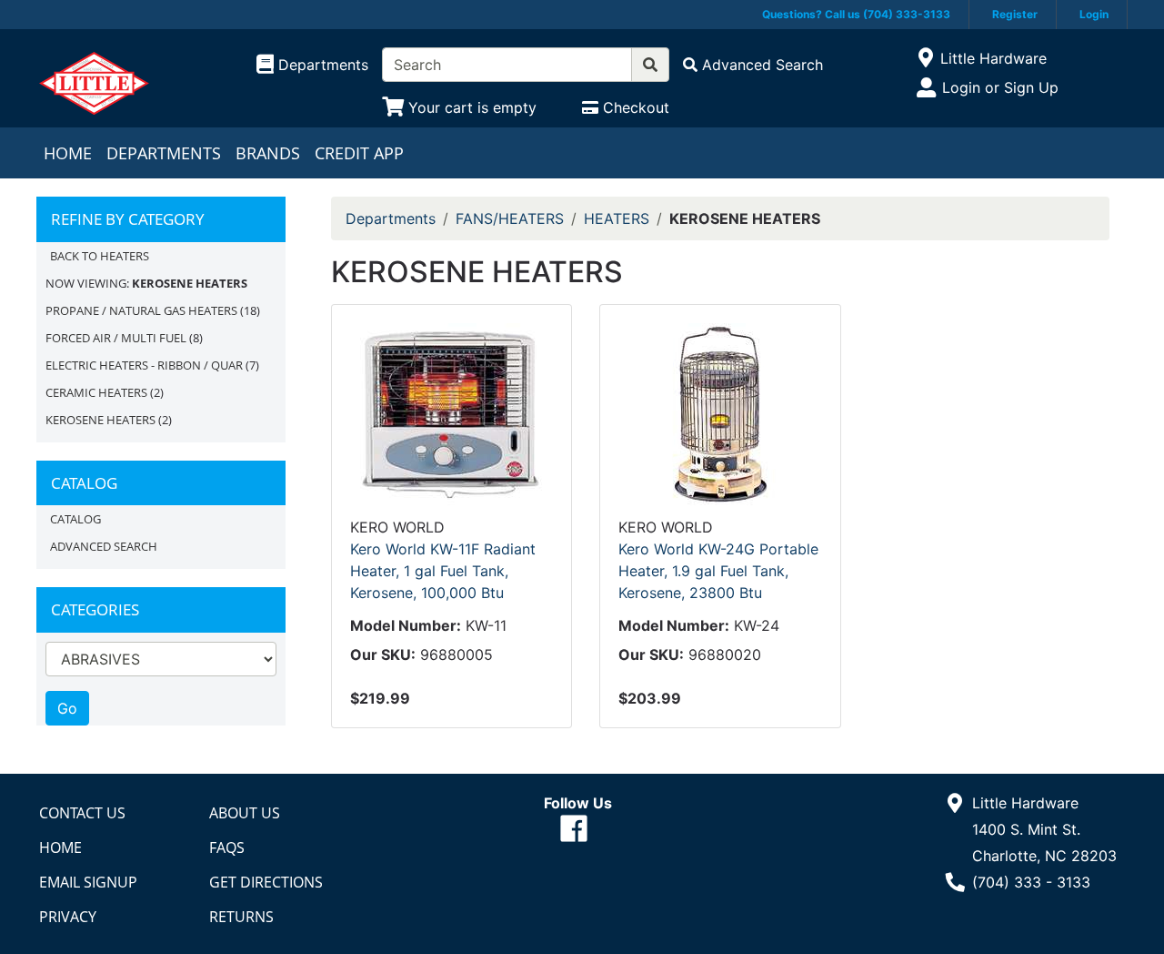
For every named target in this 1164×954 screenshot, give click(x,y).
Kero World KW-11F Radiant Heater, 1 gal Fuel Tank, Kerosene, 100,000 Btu (443, 571)
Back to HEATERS (99, 256)
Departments (163, 153)
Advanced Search (103, 546)
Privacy (67, 917)
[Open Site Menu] (925, 58)
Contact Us (82, 813)
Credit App (359, 153)
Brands (268, 153)
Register (1015, 14)
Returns (241, 917)
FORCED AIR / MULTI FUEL (115, 338)
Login (1094, 14)
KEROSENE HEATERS (100, 419)
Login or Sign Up (1000, 87)
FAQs (227, 847)
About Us (244, 813)
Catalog (75, 519)
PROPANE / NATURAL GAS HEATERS (141, 310)
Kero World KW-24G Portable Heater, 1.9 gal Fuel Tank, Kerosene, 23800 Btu (718, 571)
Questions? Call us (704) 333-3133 (856, 14)
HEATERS (616, 218)
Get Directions (266, 882)
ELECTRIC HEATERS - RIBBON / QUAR (144, 365)
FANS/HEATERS (510, 218)
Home (68, 153)
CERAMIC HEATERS (96, 392)
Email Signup (88, 882)
